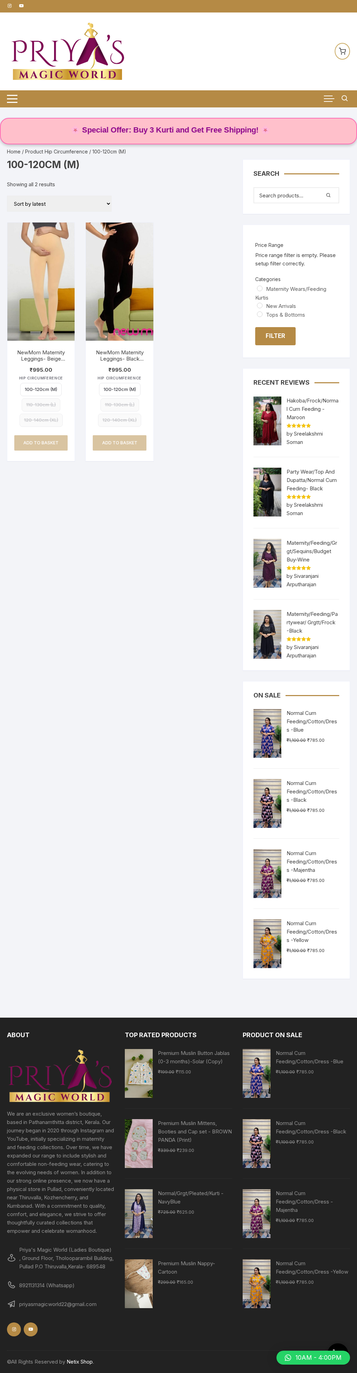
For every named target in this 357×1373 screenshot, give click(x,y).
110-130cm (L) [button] (41, 404)
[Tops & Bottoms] (260, 314)
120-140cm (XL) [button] (41, 420)
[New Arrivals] (260, 305)
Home (14, 151)
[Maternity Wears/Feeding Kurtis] (260, 288)
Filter (275, 335)
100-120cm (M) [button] (41, 389)
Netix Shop (80, 1361)
